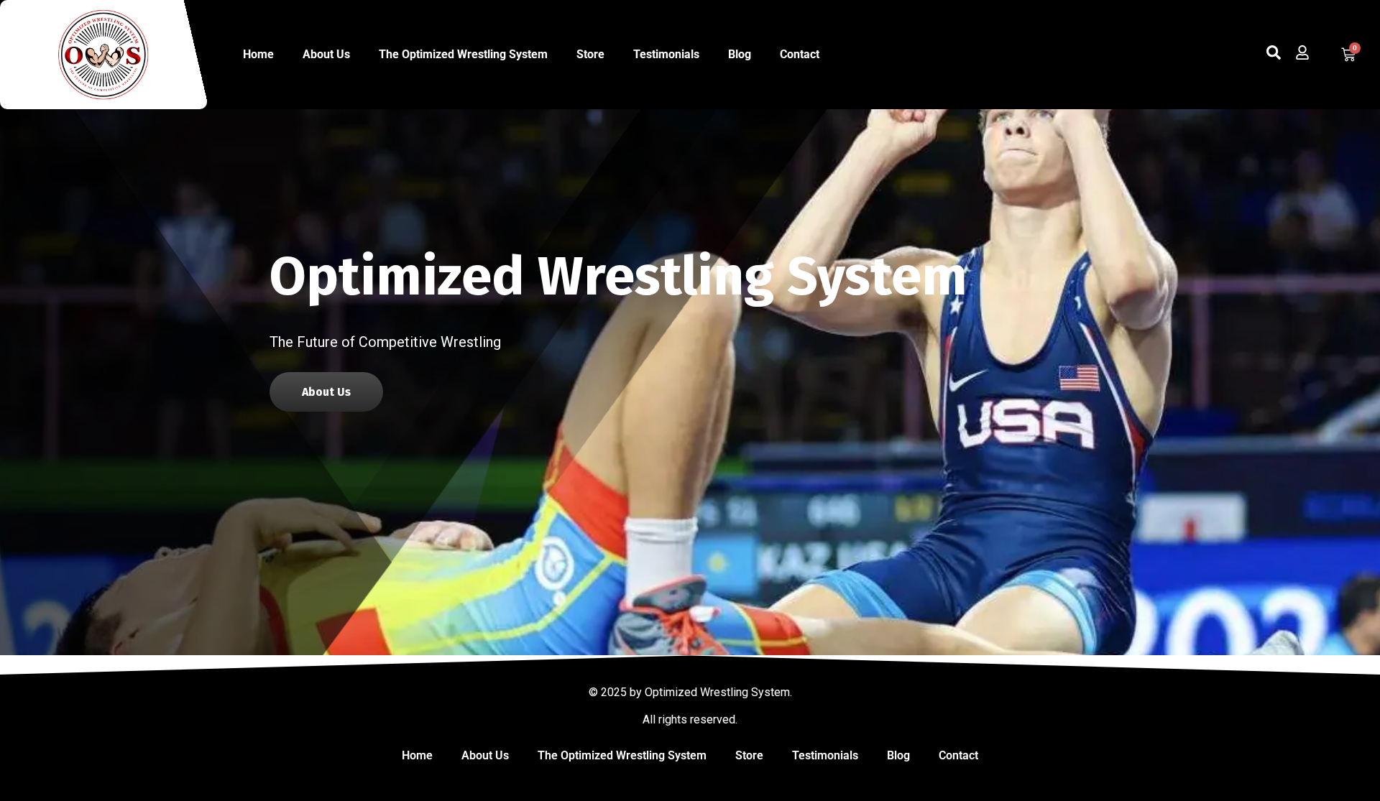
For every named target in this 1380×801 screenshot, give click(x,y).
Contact (799, 54)
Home (258, 54)
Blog (739, 54)
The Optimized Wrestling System (463, 54)
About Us (326, 54)
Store (590, 54)
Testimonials (666, 54)
